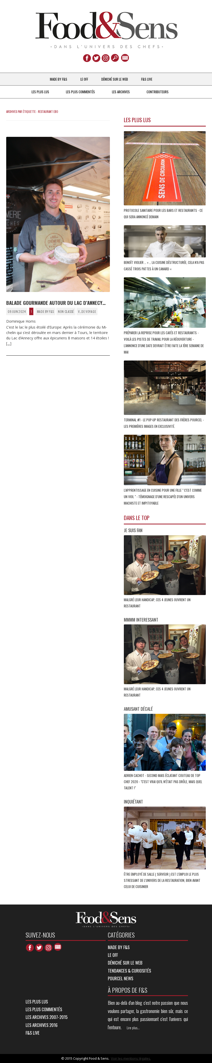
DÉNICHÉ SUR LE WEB (114, 79)
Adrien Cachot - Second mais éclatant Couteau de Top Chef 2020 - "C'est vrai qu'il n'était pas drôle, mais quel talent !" (163, 781)
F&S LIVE (146, 79)
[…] (8, 343)
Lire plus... (133, 1027)
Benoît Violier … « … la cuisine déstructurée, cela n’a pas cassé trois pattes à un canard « (164, 265)
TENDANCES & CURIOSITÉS (129, 970)
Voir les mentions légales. (131, 1058)
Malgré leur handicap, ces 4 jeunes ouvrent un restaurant (157, 602)
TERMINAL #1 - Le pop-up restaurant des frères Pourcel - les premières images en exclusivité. (164, 423)
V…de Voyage (87, 311)
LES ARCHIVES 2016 (42, 1025)
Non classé (66, 311)
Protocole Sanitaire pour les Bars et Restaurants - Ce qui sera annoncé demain (163, 213)
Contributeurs (158, 91)
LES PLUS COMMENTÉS (80, 91)
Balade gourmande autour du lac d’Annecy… (56, 302)
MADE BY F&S (58, 79)
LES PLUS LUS (40, 91)
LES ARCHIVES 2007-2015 (46, 1017)
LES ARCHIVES (121, 91)
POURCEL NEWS (120, 978)
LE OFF (84, 79)
